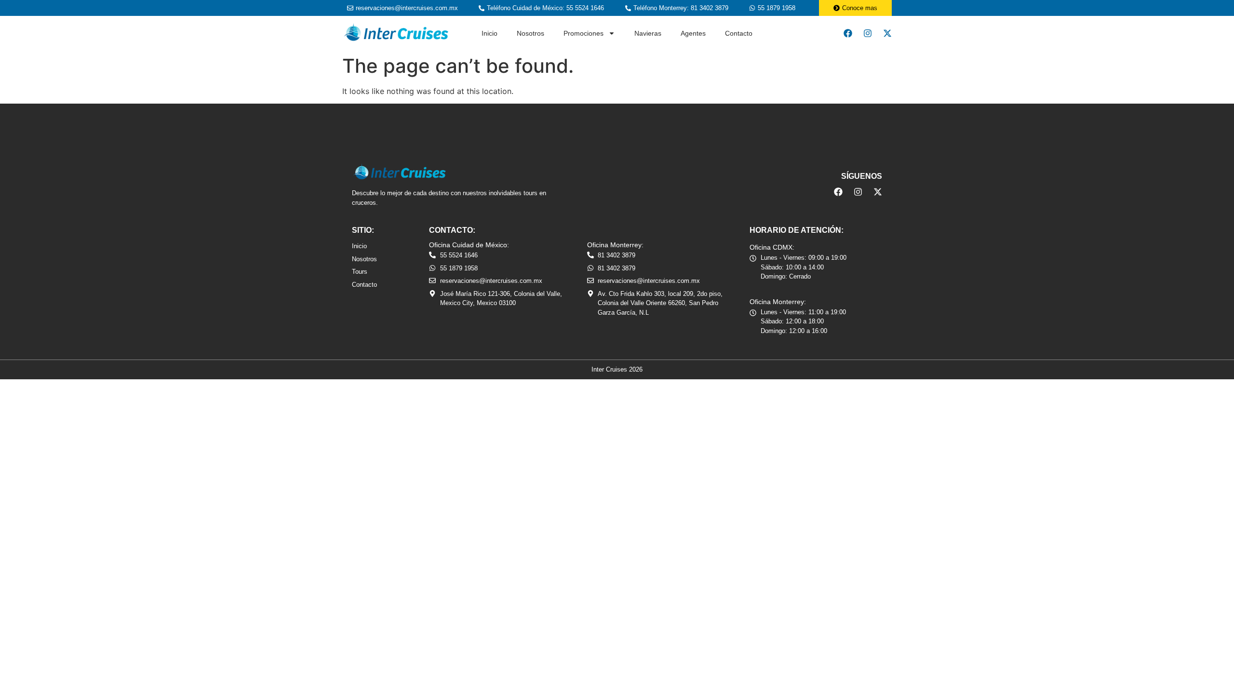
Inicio (489, 33)
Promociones (583, 33)
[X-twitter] (887, 33)
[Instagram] (867, 33)
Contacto (738, 33)
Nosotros (530, 33)
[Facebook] (848, 33)
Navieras (647, 33)
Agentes (693, 33)
